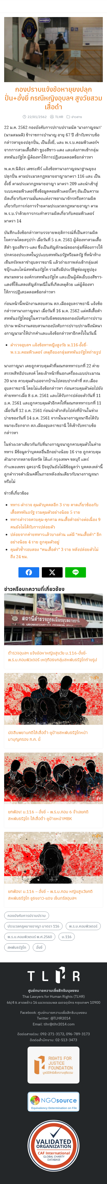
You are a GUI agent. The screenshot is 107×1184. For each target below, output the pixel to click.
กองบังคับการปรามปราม (27, 915)
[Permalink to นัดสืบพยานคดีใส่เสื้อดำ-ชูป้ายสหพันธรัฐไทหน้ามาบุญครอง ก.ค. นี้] (53, 698)
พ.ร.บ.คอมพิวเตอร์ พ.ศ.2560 (30, 936)
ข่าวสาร (76, 116)
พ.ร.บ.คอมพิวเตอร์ (83, 926)
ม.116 (66, 936)
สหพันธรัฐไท (17, 947)
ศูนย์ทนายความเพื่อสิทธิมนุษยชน (62, 1012)
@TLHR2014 (60, 1018)
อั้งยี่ (39, 947)
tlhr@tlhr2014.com (59, 1023)
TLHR (59, 116)
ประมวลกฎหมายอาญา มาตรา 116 (33, 926)
